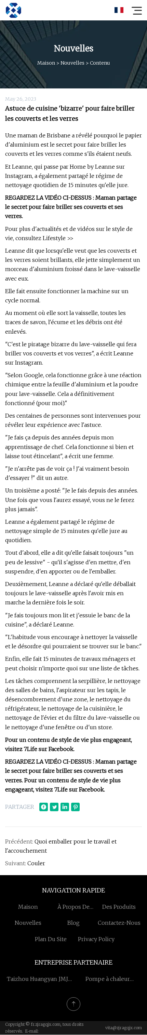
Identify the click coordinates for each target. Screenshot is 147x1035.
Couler (36, 863)
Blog (73, 922)
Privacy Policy (96, 939)
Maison (46, 63)
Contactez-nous (119, 922)
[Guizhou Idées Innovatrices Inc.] (13, 10)
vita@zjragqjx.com (123, 1027)
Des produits (119, 906)
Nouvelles (72, 63)
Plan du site (51, 939)
